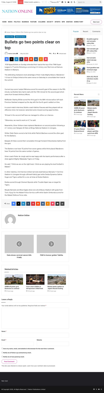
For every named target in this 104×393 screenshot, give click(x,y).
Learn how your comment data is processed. (41, 366)
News (10, 22)
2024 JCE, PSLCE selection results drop (92, 79)
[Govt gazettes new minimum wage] (79, 70)
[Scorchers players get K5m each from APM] (93, 123)
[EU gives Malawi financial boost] (80, 123)
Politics (17, 22)
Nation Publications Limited (36, 389)
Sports (57, 22)
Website (39, 340)
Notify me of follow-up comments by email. (17, 352)
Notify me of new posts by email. (13, 357)
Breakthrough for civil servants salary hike (92, 41)
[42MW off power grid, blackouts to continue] (14, 279)
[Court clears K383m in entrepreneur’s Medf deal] (35, 279)
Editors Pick (19, 32)
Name (4, 331)
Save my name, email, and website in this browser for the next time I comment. (28, 348)
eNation (69, 22)
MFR (63, 22)
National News (20, 36)
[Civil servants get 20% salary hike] (79, 51)
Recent (85, 31)
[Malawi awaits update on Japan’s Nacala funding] (57, 279)
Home (4, 22)
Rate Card (96, 22)
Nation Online (12, 53)
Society (50, 22)
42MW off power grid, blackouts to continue (79, 110)
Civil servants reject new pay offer (91, 60)
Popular (76, 31)
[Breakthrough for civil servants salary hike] (79, 42)
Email (4, 340)
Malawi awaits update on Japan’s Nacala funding (39, 2)
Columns (41, 22)
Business (25, 22)
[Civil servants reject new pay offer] (79, 60)
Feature (33, 22)
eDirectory (78, 22)
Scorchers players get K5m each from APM (92, 131)
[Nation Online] (17, 11)
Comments (96, 31)
